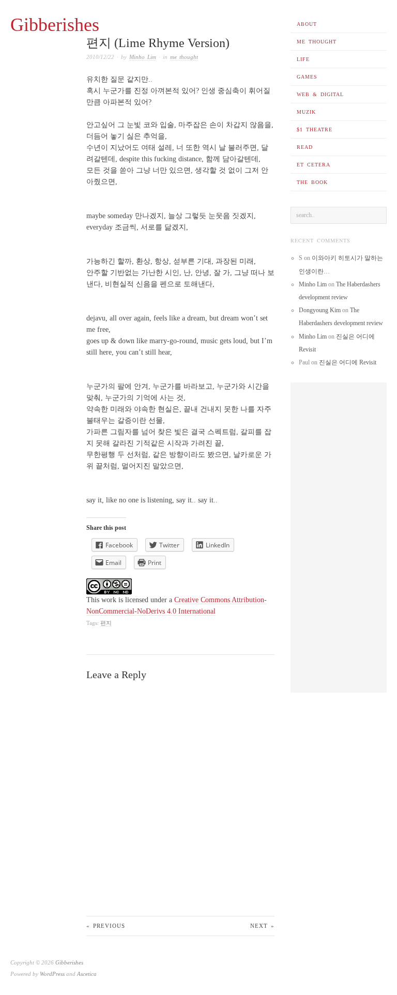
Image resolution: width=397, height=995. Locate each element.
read (305, 147)
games (307, 77)
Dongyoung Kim (320, 310)
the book (312, 182)
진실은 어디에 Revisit (347, 362)
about (307, 24)
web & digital (320, 94)
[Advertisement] (339, 537)
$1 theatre (314, 129)
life (303, 59)
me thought (317, 41)
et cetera (313, 164)
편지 (106, 623)
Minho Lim (142, 57)
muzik (306, 112)
